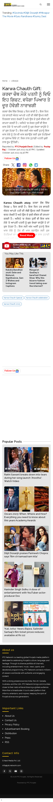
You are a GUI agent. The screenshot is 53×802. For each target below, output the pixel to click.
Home (4, 81)
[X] (10, 771)
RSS (7, 742)
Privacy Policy (12, 724)
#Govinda (17, 12)
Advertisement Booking (17, 729)
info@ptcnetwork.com (11, 765)
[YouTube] (16, 771)
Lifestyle (14, 81)
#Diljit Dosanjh (30, 12)
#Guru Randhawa (23, 16)
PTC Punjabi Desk (24, 146)
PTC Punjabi (31, 783)
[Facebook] (4, 771)
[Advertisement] (26, 48)
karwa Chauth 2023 (12, 304)
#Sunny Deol (39, 16)
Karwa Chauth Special (13, 298)
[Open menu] (48, 4)
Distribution (11, 733)
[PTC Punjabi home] (14, 4)
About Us (10, 716)
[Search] (41, 4)
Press (7, 737)
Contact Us (11, 720)
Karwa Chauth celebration (37, 298)
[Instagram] (21, 771)
